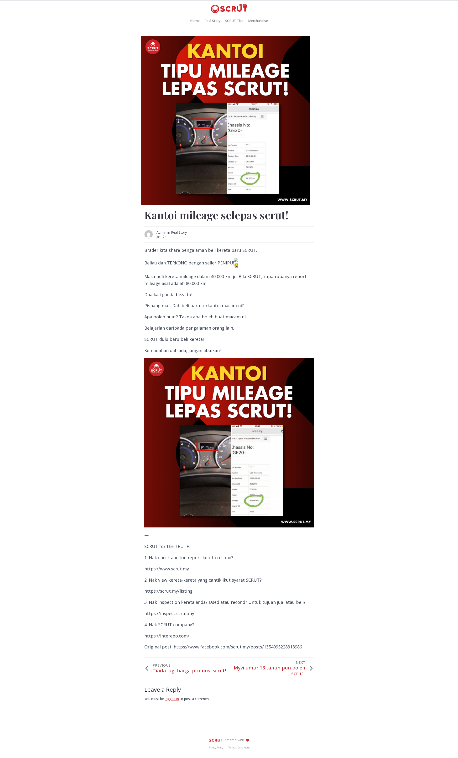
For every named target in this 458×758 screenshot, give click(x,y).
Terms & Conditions (239, 747)
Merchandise (258, 20)
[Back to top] (446, 746)
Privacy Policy (215, 747)
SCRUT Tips (234, 20)
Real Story (212, 20)
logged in (172, 698)
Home (195, 20)
